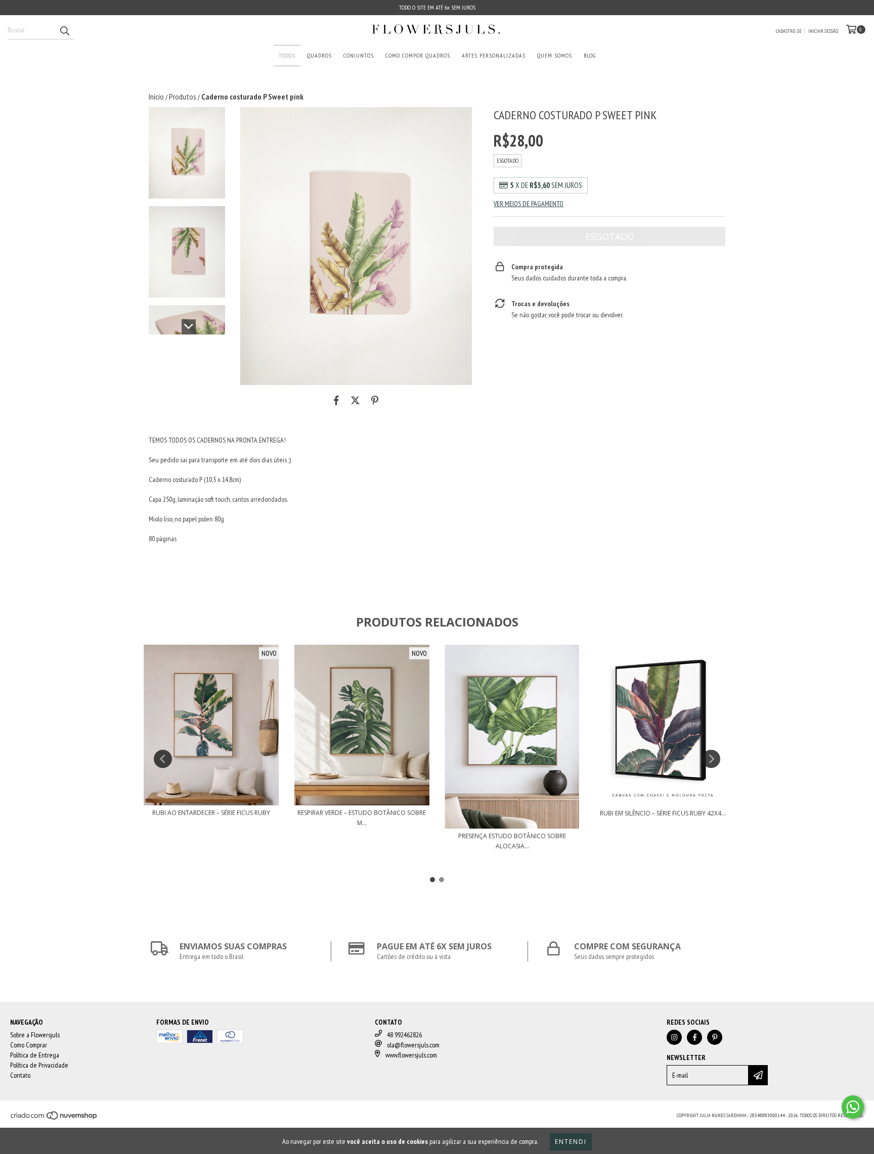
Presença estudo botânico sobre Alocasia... (512, 841)
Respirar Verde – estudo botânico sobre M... (361, 817)
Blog (590, 55)
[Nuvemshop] (54, 1118)
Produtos (182, 96)
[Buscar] (64, 30)
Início (156, 96)
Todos (287, 55)
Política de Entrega (34, 1055)
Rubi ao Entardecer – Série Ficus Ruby (211, 812)
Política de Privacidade (39, 1065)
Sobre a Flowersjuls (35, 1034)
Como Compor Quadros (417, 55)
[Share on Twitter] (355, 400)
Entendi (571, 1141)
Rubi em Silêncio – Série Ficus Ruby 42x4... (663, 813)
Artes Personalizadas (494, 55)
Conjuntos (358, 55)
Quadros (319, 55)
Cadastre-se (789, 31)
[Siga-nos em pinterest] (714, 1037)
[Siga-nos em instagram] (674, 1037)
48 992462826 (404, 1034)
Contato (20, 1075)
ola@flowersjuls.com (413, 1044)
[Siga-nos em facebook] (694, 1037)
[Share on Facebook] (336, 400)
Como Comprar (28, 1044)
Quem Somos (554, 55)
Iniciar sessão (823, 31)
